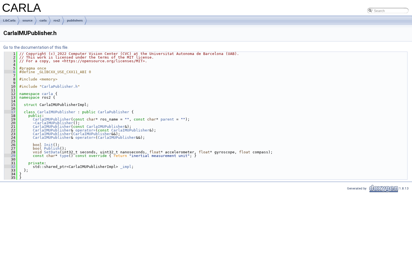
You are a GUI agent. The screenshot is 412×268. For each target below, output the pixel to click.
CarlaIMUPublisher (56, 112)
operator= (85, 130)
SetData (52, 152)
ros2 (57, 20)
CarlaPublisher (113, 112)
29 (9, 156)
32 (9, 167)
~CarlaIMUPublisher (53, 123)
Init (48, 145)
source (27, 20)
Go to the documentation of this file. (35, 47)
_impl (125, 167)
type (64, 156)
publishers (75, 20)
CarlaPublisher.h (60, 86)
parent (167, 119)
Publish (52, 148)
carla (43, 20)
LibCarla (9, 20)
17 (9, 112)
